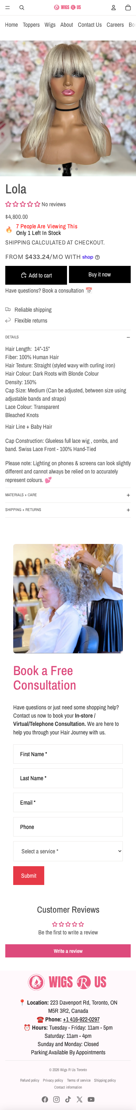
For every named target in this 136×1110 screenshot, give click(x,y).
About (66, 24)
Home (11, 24)
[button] (22, 204)
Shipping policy (105, 1080)
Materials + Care (21, 495)
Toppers (31, 24)
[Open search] (22, 7)
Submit (28, 875)
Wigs (50, 24)
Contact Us (90, 24)
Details (12, 337)
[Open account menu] (113, 7)
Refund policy (29, 1080)
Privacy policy (53, 1080)
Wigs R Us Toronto (73, 1069)
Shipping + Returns (23, 509)
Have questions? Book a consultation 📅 (48, 290)
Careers (115, 24)
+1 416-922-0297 (81, 1019)
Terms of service (78, 1080)
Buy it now (99, 274)
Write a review (68, 950)
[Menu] (7, 7)
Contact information (68, 1087)
